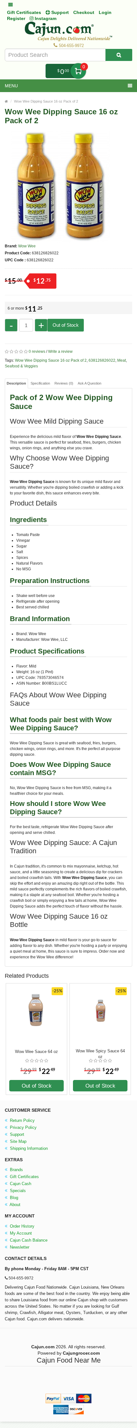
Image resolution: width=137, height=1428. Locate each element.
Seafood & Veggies (21, 366)
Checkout (83, 12)
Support (16, 1134)
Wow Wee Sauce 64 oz (36, 1051)
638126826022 (102, 360)
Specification (40, 383)
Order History (21, 1226)
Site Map (17, 1141)
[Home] (6, 101)
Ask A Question (89, 383)
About (14, 1204)
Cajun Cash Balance (28, 1240)
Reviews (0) (63, 383)
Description (16, 383)
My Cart (78, 71)
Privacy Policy (23, 1127)
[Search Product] (118, 55)
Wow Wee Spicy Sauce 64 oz (100, 1054)
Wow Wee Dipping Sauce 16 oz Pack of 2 (46, 101)
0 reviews (37, 351)
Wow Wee (27, 246)
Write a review (60, 351)
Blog (13, 1197)
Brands (16, 1169)
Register (16, 18)
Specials (17, 1190)
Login (105, 12)
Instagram (44, 18)
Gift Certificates (24, 12)
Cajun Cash (20, 1183)
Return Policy (22, 1120)
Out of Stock (66, 325)
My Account (20, 1233)
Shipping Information (28, 1148)
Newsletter (19, 1247)
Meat (121, 360)
